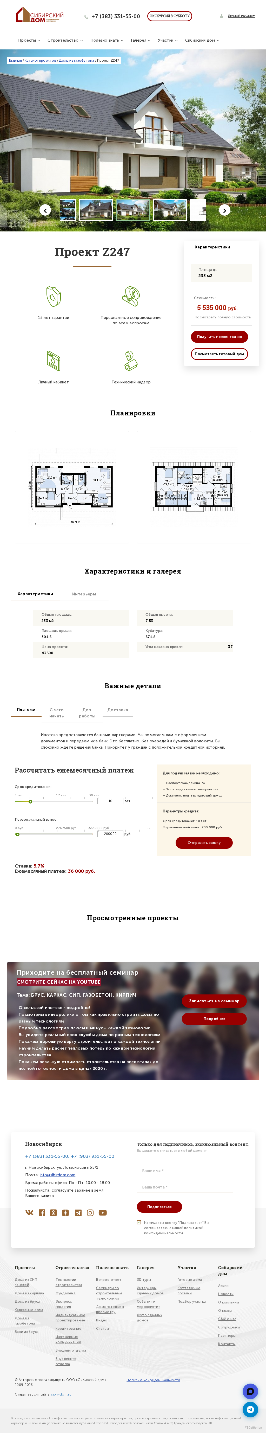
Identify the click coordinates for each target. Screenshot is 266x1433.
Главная (15, 60)
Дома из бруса (27, 1301)
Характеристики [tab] (35, 593)
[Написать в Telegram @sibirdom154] (250, 1409)
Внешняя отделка (71, 1350)
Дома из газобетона (76, 60)
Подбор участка (192, 1301)
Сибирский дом (200, 40)
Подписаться (159, 1207)
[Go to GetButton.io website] (253, 1427)
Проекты (27, 40)
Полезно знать (105, 40)
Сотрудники (229, 1327)
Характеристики (208, 247)
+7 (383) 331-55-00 (115, 16)
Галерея (139, 40)
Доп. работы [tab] (87, 712)
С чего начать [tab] (56, 712)
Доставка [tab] (117, 709)
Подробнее (214, 1019)
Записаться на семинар (214, 1000)
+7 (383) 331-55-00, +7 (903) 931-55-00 (69, 1156)
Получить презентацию (219, 337)
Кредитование (68, 1329)
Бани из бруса (26, 1332)
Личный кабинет (241, 16)
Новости (226, 1294)
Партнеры (227, 1336)
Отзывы (225, 1311)
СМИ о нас (227, 1319)
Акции (223, 1286)
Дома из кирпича (29, 1293)
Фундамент (66, 1293)
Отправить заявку (204, 842)
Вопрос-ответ (108, 1280)
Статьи (102, 1329)
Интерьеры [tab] (84, 594)
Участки (166, 40)
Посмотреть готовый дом (219, 354)
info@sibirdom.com (57, 1175)
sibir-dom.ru (61, 1394)
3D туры (144, 1280)
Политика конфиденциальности (153, 1380)
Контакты (226, 1344)
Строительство (63, 40)
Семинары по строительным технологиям (109, 1293)
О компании (228, 1302)
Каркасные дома (29, 1310)
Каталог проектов (40, 60)
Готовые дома (190, 1280)
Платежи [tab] (26, 709)
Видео (101, 1320)
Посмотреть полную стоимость (223, 317)
